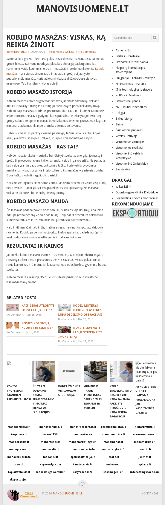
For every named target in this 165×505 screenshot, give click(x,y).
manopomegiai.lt (19, 426)
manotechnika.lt (50, 426)
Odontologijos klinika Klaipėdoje (137, 192)
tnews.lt (19, 464)
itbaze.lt (113, 457)
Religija (120, 112)
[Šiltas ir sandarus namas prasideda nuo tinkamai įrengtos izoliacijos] (43, 371)
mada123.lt (50, 457)
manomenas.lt (50, 441)
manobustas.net (83, 434)
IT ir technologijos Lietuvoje (134, 89)
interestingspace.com (145, 472)
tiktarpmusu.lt (145, 426)
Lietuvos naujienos (128, 101)
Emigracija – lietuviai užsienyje (135, 78)
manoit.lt (145, 449)
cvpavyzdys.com (50, 464)
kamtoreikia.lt (82, 464)
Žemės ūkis (123, 169)
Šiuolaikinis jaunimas (129, 130)
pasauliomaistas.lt (113, 426)
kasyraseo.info (83, 472)
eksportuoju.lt (19, 479)
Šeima (120, 124)
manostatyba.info (113, 449)
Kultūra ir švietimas (128, 95)
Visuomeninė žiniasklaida (132, 163)
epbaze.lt (145, 464)
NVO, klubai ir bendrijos (131, 107)
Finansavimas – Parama (131, 83)
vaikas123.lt (123, 186)
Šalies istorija (124, 118)
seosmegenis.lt (113, 472)
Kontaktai (150, 493)
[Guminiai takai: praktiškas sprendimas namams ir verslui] (95, 371)
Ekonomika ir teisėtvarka (132, 62)
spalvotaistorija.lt (83, 457)
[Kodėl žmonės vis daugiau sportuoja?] (69, 371)
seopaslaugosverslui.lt (51, 472)
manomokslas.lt (145, 441)
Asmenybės (123, 50)
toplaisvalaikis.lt (19, 472)
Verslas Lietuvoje (126, 136)
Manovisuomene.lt (82, 8)
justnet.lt (145, 457)
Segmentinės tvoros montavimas (137, 198)
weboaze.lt (113, 464)
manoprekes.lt (19, 449)
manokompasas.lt (145, 434)
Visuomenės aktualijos (130, 142)
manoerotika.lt (19, 441)
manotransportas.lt (82, 426)
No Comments (87, 51)
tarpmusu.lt (19, 434)
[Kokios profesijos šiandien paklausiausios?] (18, 371)
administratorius (16, 51)
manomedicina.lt (113, 434)
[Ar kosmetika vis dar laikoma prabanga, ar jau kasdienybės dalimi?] (147, 372)
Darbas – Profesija (128, 56)
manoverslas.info (19, 457)
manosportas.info (83, 449)
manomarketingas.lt (82, 441)
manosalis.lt (50, 449)
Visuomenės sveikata (61, 51)
